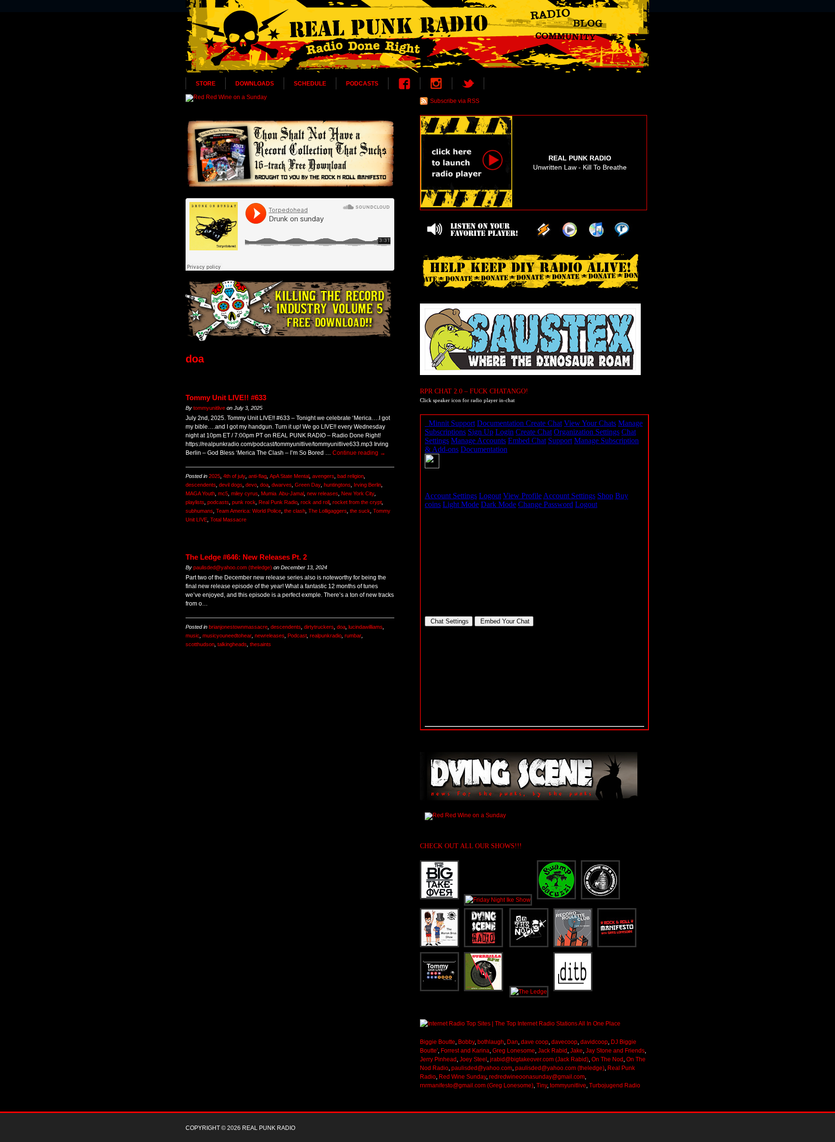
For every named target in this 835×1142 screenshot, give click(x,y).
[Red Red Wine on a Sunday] (290, 98)
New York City (357, 493)
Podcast (297, 635)
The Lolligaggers (327, 511)
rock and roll (315, 502)
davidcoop (594, 1042)
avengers (323, 476)
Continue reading (359, 452)
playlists (195, 502)
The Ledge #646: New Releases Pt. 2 (246, 557)
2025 (214, 476)
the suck (360, 511)
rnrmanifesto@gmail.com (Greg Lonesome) (476, 1085)
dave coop (534, 1042)
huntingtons (337, 485)
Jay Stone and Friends (615, 1050)
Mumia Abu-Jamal (282, 493)
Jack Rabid (552, 1050)
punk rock (244, 502)
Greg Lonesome (513, 1050)
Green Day (308, 485)
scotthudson (200, 644)
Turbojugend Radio (614, 1085)
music (193, 635)
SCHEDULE (310, 83)
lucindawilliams (365, 627)
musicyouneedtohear (227, 635)
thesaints (260, 644)
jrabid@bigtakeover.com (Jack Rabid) (539, 1059)
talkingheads (232, 644)
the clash (294, 511)
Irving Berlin (367, 485)
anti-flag (257, 476)
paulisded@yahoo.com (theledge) (232, 567)
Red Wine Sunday (462, 1076)
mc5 (223, 493)
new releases (322, 493)
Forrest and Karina (465, 1050)
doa (264, 485)
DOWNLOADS (254, 83)
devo (251, 485)
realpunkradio (326, 635)
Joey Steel (473, 1059)
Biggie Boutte (437, 1042)
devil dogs (231, 485)
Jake (576, 1050)
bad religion (350, 476)
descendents (201, 485)
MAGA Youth (200, 493)
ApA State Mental (289, 476)
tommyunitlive (209, 408)
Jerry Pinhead (438, 1059)
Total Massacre (228, 519)
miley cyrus (244, 493)
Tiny (541, 1085)
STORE (206, 83)
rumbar (353, 635)
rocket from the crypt (357, 502)
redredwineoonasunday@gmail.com (537, 1076)
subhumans (199, 511)
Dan (512, 1042)
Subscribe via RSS (454, 101)
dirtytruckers (319, 627)
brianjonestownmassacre (238, 627)
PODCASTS (362, 83)
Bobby (466, 1042)
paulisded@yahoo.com (481, 1068)
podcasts (218, 502)
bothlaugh (490, 1042)
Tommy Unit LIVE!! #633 (226, 397)
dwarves (282, 485)
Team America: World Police (248, 511)
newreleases (270, 635)
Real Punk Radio (278, 502)
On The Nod (607, 1059)
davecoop (564, 1042)
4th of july (234, 476)
